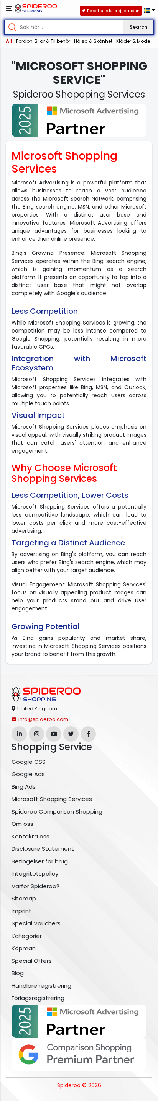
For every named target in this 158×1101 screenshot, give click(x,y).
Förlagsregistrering (38, 998)
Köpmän (24, 948)
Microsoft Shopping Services (52, 799)
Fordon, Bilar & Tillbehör (43, 41)
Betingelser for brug (40, 861)
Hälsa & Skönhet (93, 41)
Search (138, 27)
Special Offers (32, 961)
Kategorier (27, 936)
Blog (18, 973)
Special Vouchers (36, 923)
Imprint (21, 911)
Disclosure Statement (43, 849)
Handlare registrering (41, 986)
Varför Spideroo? (35, 886)
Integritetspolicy (35, 873)
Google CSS (29, 762)
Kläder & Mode (133, 41)
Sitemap (24, 898)
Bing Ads (24, 787)
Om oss (22, 824)
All (9, 41)
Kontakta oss (30, 836)
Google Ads (28, 774)
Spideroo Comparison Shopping (57, 811)
